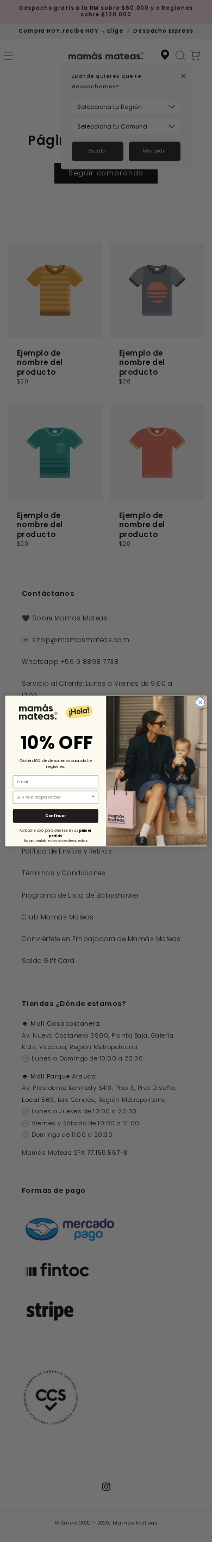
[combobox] (54, 797)
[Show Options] (93, 797)
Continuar (55, 816)
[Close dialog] (200, 702)
